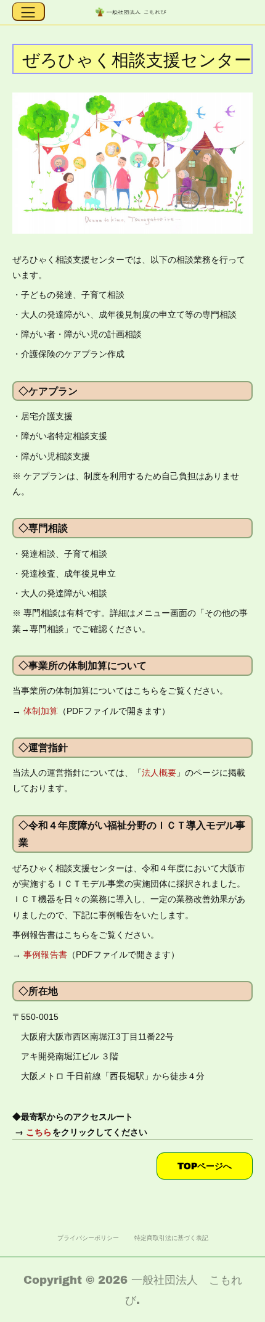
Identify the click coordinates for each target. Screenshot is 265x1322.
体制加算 (40, 711)
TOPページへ (204, 1166)
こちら (39, 1131)
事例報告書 (45, 954)
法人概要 (159, 773)
